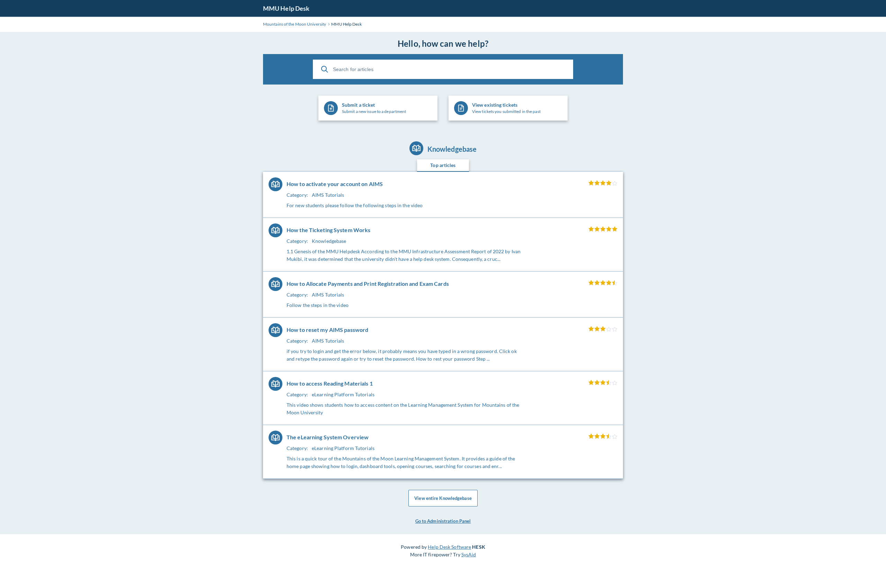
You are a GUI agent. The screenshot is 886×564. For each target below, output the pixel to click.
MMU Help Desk (286, 8)
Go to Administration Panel (443, 521)
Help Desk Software (449, 547)
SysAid (468, 554)
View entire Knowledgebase (443, 498)
